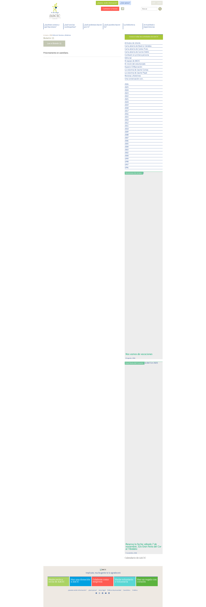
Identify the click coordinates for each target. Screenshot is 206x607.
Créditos (134, 590)
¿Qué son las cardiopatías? (70, 26)
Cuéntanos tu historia (110, 9)
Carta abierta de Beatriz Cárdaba (138, 46)
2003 (127, 150)
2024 (127, 90)
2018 (127, 108)
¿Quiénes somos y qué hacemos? (51, 26)
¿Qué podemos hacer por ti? (93, 26)
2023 (127, 93)
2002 (127, 153)
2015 (127, 117)
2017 (127, 111)
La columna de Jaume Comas (136, 70)
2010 (127, 129)
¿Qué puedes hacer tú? (112, 26)
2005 (127, 144)
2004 (127, 147)
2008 (127, 135)
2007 (127, 138)
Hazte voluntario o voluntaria (124, 580)
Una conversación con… (134, 79)
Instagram (126, 9)
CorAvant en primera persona (137, 55)
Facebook (122, 9)
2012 (127, 123)
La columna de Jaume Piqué (136, 73)
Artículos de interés (132, 43)
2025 (127, 87)
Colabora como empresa (101, 580)
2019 (127, 105)
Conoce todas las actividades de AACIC (143, 37)
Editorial (128, 58)
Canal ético (126, 590)
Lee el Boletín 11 (54, 43)
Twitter (129, 9)
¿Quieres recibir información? (107, 3)
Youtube (134, 9)
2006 (127, 141)
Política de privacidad (114, 590)
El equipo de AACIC (132, 61)
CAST (159, 3)
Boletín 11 (48, 38)
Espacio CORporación (133, 67)
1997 (127, 165)
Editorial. (56, 35)
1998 (127, 162)
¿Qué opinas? (125, 3)
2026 (127, 84)
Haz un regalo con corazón (147, 580)
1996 (127, 168)
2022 (127, 96)
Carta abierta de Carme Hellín (137, 52)
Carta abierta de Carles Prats (136, 49)
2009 (127, 132)
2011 (127, 126)
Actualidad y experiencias (149, 26)
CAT (153, 3)
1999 (127, 159)
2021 (127, 99)
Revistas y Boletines (133, 76)
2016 (127, 114)
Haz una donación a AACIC (80, 580)
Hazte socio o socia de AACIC (56, 580)
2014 (127, 120)
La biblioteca (129, 25)
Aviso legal (102, 590)
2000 (127, 156)
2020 (127, 102)
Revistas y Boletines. (65, 35)
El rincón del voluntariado (135, 64)
